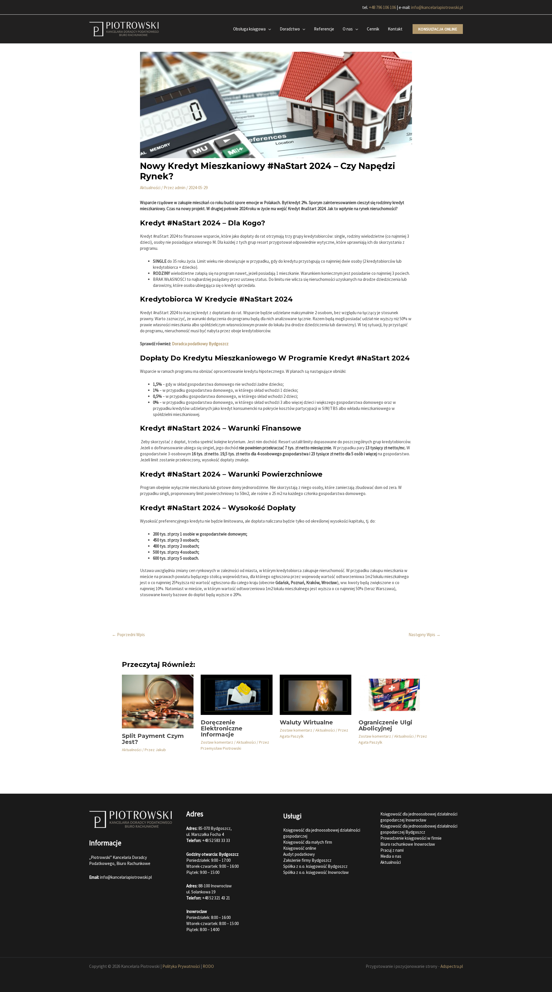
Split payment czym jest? (153, 738)
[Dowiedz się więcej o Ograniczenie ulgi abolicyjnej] (394, 694)
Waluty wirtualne (306, 722)
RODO (208, 966)
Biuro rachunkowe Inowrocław (407, 844)
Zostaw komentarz (217, 742)
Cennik (373, 29)
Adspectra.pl (451, 966)
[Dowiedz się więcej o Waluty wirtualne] (315, 694)
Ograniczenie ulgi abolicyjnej (385, 725)
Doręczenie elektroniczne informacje (221, 728)
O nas (348, 29)
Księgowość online (299, 848)
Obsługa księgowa (249, 29)
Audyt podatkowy (299, 854)
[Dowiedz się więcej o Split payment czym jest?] (157, 701)
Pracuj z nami (392, 850)
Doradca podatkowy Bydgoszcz (200, 343)
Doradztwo (290, 29)
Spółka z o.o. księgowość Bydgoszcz (315, 866)
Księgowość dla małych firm (307, 842)
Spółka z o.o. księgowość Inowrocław (316, 872)
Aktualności (150, 187)
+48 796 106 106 (382, 7)
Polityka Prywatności (181, 966)
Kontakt (395, 29)
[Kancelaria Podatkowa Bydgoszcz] (124, 28)
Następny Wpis (424, 634)
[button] (438, 29)
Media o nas (390, 856)
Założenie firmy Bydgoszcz (307, 860)
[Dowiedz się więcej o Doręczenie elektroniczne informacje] (236, 694)
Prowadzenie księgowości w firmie (411, 838)
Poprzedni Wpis (128, 634)
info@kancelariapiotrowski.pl (437, 7)
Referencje (324, 29)
